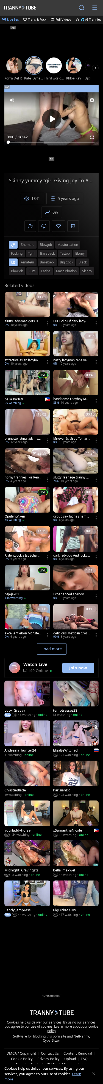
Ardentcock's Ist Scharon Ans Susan (22, 555)
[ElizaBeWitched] (76, 739)
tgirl (31, 253)
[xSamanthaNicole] (76, 819)
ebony (80, 253)
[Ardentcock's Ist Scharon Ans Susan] (27, 544)
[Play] (51, 118)
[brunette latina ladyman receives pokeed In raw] (27, 427)
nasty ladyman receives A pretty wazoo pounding (70, 360)
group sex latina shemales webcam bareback (71, 516)
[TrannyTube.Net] (19, 7)
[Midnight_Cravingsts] (27, 858)
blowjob (46, 244)
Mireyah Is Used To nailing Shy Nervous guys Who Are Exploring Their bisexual (71, 438)
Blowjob (17, 271)
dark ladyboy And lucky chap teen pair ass (71, 555)
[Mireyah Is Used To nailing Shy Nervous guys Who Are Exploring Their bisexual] (76, 427)
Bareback (47, 262)
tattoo (65, 253)
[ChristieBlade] (27, 779)
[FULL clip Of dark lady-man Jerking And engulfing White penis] (76, 310)
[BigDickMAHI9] (76, 899)
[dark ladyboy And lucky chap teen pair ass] (76, 544)
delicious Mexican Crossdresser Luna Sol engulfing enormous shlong (71, 633)
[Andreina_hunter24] (27, 739)
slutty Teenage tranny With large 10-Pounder (71, 477)
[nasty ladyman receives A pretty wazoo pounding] (76, 349)
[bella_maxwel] (76, 858)
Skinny (87, 271)
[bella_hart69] (27, 388)
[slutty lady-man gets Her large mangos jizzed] (27, 310)
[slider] (51, 142)
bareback (47, 253)
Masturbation (66, 271)
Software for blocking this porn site (40, 1036)
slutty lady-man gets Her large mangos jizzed (23, 321)
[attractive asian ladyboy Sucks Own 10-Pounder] (27, 349)
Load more (51, 648)
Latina (46, 271)
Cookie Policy (22, 1058)
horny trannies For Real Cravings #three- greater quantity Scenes (22, 477)
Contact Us (50, 1053)
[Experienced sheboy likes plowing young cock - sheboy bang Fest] (76, 583)
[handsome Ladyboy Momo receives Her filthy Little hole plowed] (76, 388)
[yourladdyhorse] (27, 819)
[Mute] (12, 100)
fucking (17, 253)
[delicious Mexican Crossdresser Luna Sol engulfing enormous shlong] (76, 622)
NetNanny (81, 1036)
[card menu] (47, 323)
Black (83, 262)
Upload (70, 1058)
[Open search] (82, 8)
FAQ (84, 1058)
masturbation (67, 244)
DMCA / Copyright (21, 1053)
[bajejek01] (27, 583)
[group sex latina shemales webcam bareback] (76, 505)
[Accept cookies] (94, 1074)
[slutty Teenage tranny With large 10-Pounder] (76, 466)
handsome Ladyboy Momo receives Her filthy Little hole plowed (71, 399)
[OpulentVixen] (27, 505)
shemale (27, 244)
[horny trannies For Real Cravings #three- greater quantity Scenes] (27, 466)
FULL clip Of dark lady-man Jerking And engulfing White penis (71, 321)
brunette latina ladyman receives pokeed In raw (22, 438)
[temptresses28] (76, 699)
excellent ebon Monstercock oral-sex (22, 633)
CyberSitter (51, 1040)
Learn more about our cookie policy (73, 1028)
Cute (32, 271)
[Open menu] (95, 8)
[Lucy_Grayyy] (27, 699)
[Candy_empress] (27, 899)
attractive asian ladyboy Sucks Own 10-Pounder (22, 360)
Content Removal (77, 1053)
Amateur (27, 262)
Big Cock (66, 262)
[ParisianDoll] (76, 779)
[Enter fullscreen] (92, 137)
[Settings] (92, 100)
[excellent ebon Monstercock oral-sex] (27, 622)
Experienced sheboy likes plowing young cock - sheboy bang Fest (71, 594)
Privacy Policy (48, 1058)
